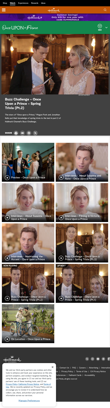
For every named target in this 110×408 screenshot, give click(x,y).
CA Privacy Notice (98, 372)
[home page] (53, 9)
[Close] (52, 367)
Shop (5, 3)
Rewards (34, 3)
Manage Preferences (29, 401)
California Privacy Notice (28, 384)
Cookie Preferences (57, 375)
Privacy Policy (67, 372)
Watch (12, 3)
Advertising (93, 368)
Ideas (43, 3)
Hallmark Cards (75, 375)
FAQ (74, 368)
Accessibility (90, 375)
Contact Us (64, 368)
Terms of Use (81, 372)
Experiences (23, 3)
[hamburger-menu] (3, 10)
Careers (82, 368)
